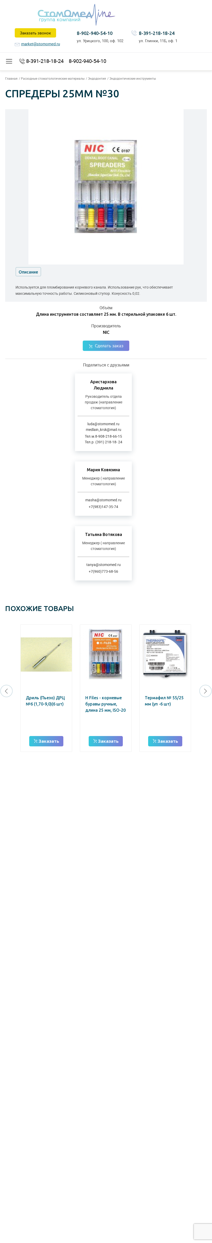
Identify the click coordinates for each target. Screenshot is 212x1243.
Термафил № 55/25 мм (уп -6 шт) (164, 700)
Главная (11, 78)
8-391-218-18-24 (157, 33)
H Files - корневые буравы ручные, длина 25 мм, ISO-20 (105, 703)
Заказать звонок (35, 32)
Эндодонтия (97, 78)
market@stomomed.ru (40, 44)
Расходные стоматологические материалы (53, 78)
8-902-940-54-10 (94, 33)
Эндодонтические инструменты (132, 78)
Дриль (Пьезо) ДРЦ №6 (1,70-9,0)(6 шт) (45, 700)
